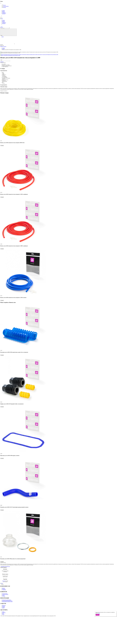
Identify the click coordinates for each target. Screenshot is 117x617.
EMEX (3, 614)
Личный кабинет (6, 6)
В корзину (2, 61)
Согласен (97, 614)
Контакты (3, 13)
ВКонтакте (4, 605)
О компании (4, 22)
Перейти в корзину (3, 46)
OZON (3, 611)
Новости (3, 21)
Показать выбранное (3, 567)
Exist (3, 613)
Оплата (3, 595)
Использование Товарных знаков (7, 601)
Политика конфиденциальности (7, 600)
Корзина (4, 7)
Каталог (4, 5)
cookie (99, 613)
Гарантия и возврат (5, 594)
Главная (3, 10)
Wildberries (3, 612)
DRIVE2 (3, 606)
